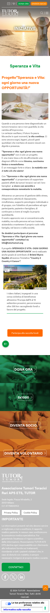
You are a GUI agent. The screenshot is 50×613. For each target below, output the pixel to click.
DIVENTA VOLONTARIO (23, 453)
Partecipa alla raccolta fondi (25, 333)
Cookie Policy (30, 512)
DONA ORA (23, 369)
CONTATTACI (15, 567)
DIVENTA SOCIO (23, 425)
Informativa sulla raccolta (17, 609)
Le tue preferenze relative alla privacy (28, 603)
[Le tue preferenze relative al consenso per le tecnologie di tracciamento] (45, 608)
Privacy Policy (11, 512)
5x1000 (23, 397)
